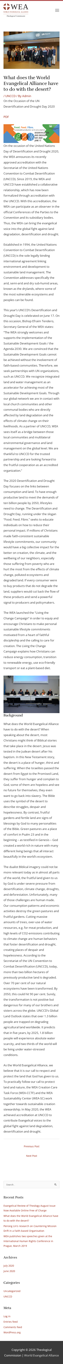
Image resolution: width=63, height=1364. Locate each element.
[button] (57, 10)
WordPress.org (12, 1332)
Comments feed (13, 1327)
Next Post (31, 1155)
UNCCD (10, 96)
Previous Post (31, 1146)
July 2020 (9, 1265)
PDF (6, 117)
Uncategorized (12, 1291)
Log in (7, 1316)
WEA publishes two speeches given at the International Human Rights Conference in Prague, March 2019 (28, 1241)
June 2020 (9, 1271)
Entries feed (11, 1321)
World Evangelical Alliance (41, 1355)
